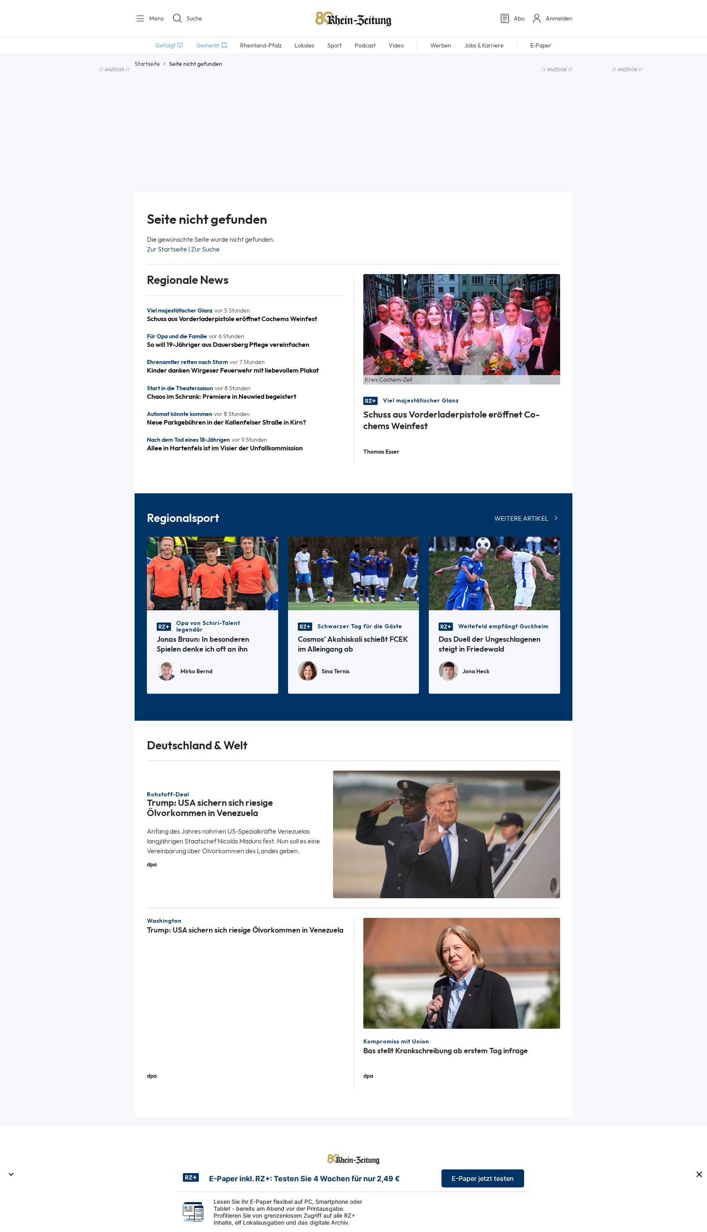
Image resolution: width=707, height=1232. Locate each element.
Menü (155, 18)
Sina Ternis (335, 671)
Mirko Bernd (196, 671)
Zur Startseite (167, 249)
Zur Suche (205, 249)
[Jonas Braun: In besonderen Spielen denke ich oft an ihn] (212, 573)
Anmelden (559, 18)
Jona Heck (475, 671)
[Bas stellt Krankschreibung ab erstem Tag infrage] (461, 972)
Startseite (147, 63)
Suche (194, 18)
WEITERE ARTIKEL (521, 518)
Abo (519, 18)
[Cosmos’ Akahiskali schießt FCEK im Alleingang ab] (353, 573)
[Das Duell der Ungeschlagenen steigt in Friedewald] (494, 573)
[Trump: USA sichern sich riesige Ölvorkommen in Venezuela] (447, 834)
